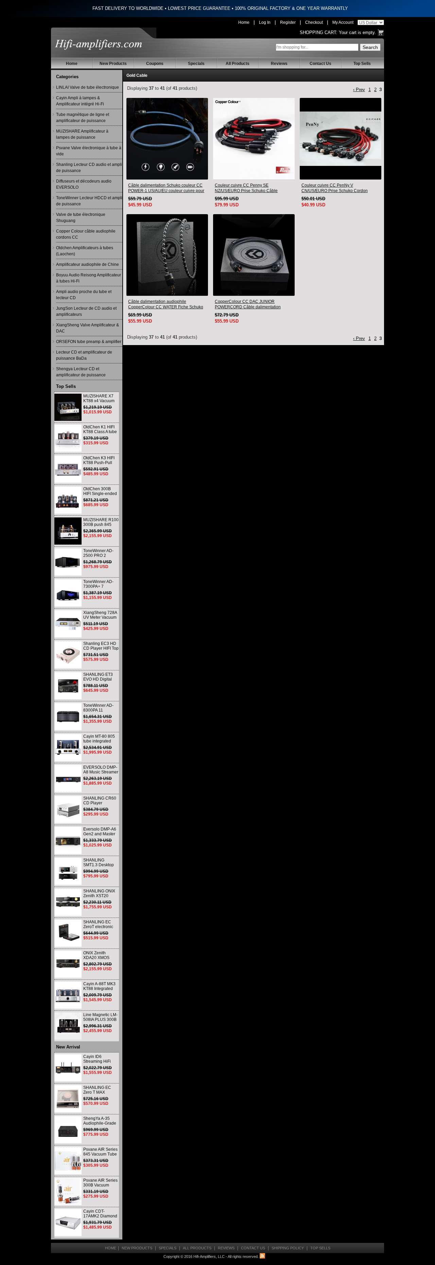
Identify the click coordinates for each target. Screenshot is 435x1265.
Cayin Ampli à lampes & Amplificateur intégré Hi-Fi (80, 101)
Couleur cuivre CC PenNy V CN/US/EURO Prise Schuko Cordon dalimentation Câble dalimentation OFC (338, 188)
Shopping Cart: (318, 32)
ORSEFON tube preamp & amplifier (88, 341)
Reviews (279, 63)
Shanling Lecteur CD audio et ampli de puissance (89, 167)
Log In (265, 22)
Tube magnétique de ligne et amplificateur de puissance (82, 117)
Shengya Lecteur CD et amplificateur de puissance (81, 371)
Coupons (154, 63)
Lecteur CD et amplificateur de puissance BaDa (84, 355)
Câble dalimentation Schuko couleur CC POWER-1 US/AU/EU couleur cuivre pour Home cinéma (166, 188)
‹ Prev (359, 89)
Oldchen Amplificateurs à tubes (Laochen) (84, 250)
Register (288, 22)
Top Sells (362, 63)
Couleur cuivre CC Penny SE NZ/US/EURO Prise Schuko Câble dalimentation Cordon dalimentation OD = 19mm (253, 188)
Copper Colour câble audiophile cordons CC (86, 234)
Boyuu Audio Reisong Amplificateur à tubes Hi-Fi (88, 278)
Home (243, 22)
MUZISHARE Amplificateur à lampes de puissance (82, 134)
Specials (196, 63)
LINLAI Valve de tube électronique (87, 87)
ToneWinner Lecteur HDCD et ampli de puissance (89, 200)
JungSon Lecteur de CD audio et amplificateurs (86, 311)
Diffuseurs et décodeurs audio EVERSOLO (83, 184)
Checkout (314, 22)
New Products (113, 63)
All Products (237, 63)
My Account (342, 22)
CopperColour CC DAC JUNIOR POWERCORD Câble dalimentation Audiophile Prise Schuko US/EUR (248, 304)
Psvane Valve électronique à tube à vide (88, 151)
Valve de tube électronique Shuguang (80, 217)
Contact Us (320, 63)
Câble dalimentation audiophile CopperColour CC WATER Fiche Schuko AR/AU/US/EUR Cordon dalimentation (165, 304)
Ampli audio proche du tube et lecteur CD (83, 294)
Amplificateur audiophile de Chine (87, 264)
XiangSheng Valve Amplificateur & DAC (87, 328)
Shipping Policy (288, 1248)
